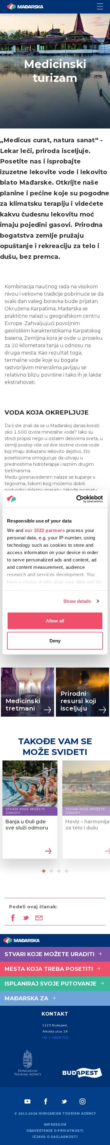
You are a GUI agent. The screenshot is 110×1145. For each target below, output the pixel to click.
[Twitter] (64, 1101)
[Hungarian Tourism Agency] (27, 1064)
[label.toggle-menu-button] (103, 7)
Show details (77, 601)
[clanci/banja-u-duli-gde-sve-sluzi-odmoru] (47, 852)
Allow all (55, 620)
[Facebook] (46, 1101)
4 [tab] (67, 871)
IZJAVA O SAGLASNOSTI (55, 1137)
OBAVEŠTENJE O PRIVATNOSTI (55, 1131)
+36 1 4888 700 (55, 1038)
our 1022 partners (45, 530)
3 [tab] (59, 871)
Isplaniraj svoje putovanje (51, 983)
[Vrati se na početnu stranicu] (25, 6)
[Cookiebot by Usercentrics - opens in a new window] (77, 499)
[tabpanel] (30, 814)
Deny (55, 640)
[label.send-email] (38, 918)
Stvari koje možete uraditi (50, 954)
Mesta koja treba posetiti (49, 969)
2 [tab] (51, 871)
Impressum (55, 1125)
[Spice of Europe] (82, 1072)
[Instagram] (82, 1101)
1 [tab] (44, 871)
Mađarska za (27, 998)
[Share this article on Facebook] (12, 918)
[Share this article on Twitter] (25, 918)
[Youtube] (27, 1101)
